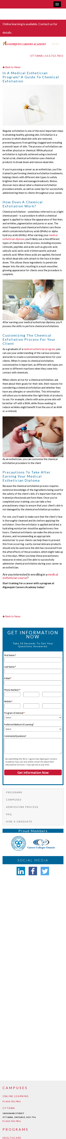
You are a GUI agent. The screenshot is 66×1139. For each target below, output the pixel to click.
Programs (14, 792)
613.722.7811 (54, 55)
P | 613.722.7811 (12, 1101)
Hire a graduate (19, 821)
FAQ (9, 814)
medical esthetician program (39, 349)
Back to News (12, 67)
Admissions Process (22, 806)
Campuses (13, 799)
